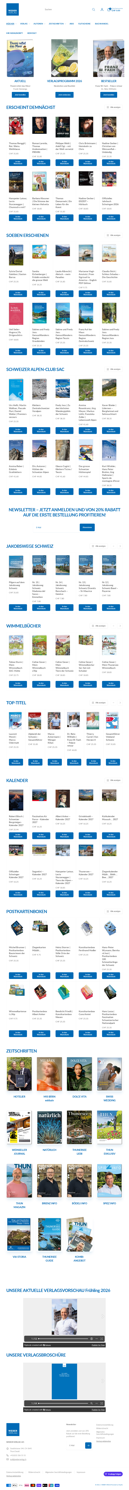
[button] (115, 9)
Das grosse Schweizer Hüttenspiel (85, 469)
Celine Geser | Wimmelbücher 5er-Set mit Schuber (86, 666)
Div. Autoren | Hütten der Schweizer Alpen (40, 469)
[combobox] (69, 9)
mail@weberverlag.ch (18, 1459)
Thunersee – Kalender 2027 (86, 873)
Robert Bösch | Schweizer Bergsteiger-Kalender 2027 (16, 820)
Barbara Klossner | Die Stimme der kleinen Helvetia (40, 201)
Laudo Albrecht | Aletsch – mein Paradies (64, 274)
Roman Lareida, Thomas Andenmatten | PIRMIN (39, 147)
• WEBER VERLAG (105, 1484)
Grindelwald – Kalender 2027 (86, 818)
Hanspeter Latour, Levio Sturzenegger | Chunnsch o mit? (18, 202)
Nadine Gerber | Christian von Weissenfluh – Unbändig (110, 147)
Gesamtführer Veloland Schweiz (113, 736)
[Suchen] (93, 9)
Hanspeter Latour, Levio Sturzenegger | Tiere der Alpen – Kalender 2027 (65, 877)
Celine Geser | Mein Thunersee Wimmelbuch (110, 665)
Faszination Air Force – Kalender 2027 (40, 819)
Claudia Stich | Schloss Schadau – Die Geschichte (111, 274)
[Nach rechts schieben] (120, 546)
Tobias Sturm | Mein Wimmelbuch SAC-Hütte (16, 666)
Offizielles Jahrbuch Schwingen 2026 (110, 201)
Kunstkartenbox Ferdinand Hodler (87, 949)
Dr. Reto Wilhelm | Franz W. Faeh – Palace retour (74, 739)
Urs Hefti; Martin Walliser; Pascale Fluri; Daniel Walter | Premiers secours (18, 411)
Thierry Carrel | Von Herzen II (92, 736)
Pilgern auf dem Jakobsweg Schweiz (17, 585)
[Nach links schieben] (113, 546)
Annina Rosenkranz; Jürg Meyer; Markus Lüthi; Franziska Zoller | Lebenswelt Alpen (87, 412)
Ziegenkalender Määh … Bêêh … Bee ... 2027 (110, 874)
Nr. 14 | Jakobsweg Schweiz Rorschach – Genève (62, 588)
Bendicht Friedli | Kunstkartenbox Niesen (64, 1014)
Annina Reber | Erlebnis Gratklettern (16, 469)
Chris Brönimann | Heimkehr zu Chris (88, 146)
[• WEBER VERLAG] (13, 1435)
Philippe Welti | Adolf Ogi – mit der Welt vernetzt (64, 146)
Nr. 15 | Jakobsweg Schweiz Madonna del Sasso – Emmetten (38, 589)
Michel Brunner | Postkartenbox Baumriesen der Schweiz (17, 951)
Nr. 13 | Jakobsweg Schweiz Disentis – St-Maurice (87, 586)
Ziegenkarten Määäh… (39, 949)
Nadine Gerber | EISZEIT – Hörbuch (87, 201)
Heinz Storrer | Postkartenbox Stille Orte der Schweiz (63, 951)
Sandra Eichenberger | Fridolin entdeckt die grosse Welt (40, 275)
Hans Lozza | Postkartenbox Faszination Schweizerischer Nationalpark (110, 1017)
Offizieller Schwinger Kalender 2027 (16, 874)
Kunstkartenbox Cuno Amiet (87, 1013)
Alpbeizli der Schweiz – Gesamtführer (35, 736)
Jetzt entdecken (64, 95)
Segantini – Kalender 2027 (39, 873)
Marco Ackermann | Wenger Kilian (54, 738)
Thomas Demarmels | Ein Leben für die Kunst (64, 202)
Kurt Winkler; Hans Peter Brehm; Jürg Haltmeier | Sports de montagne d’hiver (111, 473)
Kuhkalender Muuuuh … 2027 (110, 818)
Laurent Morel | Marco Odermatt (14, 738)
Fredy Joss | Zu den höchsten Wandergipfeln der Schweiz (63, 409)
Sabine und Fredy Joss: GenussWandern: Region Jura (110, 334)
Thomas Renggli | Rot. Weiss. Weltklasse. (17, 146)
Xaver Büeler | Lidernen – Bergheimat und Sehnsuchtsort (110, 409)
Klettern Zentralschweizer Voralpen (41, 408)
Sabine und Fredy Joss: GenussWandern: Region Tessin (64, 334)
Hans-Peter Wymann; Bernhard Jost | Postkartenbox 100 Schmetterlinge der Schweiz (111, 956)
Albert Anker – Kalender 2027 (63, 818)
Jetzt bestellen (20, 95)
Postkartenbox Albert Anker (39, 1013)
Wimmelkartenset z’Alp (17, 1013)
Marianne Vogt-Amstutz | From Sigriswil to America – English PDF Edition (88, 277)
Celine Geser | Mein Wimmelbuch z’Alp (39, 666)
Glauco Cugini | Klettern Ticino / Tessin (64, 469)
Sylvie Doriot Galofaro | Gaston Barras (17, 274)
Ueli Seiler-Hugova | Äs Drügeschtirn (15, 332)
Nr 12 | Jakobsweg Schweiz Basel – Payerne (110, 586)
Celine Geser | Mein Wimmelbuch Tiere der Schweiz (65, 666)
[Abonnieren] (88, 1445)
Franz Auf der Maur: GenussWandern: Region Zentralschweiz (87, 335)
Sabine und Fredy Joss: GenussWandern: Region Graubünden (41, 335)
